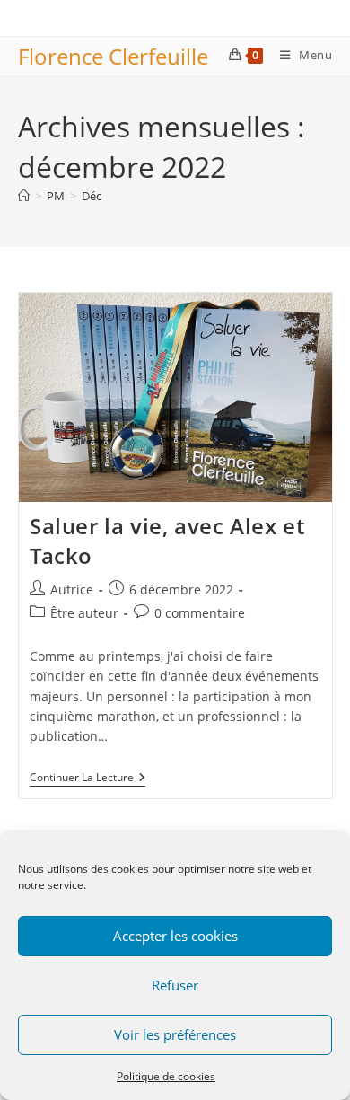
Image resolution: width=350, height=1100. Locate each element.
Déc (91, 196)
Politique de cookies (166, 1076)
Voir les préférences (175, 1034)
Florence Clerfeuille (113, 56)
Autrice (71, 589)
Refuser (175, 985)
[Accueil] (24, 196)
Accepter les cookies (175, 936)
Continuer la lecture (87, 779)
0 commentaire (199, 612)
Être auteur (84, 612)
